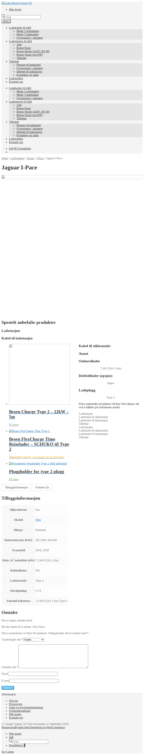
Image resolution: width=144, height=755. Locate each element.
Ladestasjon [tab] (86, 413)
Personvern (15, 704)
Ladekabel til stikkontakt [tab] (93, 417)
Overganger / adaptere (29, 37)
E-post (5, 680)
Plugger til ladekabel (28, 64)
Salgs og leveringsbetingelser (26, 707)
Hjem (5, 158)
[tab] (16, 487)
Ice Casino (8, 751)
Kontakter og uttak (27, 75)
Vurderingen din (12, 639)
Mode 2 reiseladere (27, 31)
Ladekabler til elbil (20, 27)
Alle (19, 44)
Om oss (13, 700)
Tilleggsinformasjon (16, 487)
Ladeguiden (16, 78)
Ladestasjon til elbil (20, 41)
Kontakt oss (16, 81)
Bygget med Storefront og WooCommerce (40, 727)
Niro (38, 519)
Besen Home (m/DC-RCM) (33, 51)
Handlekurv (17, 745)
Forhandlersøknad (19, 710)
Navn (5, 673)
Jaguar (30, 158)
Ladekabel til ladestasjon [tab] (93, 420)
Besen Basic (23, 48)
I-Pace (40, 158)
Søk (11, 737)
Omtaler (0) (42, 487)
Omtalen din (10, 667)
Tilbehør (21, 58)
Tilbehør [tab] (84, 423)
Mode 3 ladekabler (27, 34)
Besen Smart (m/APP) (29, 54)
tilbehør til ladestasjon (29, 71)
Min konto (15, 9)
